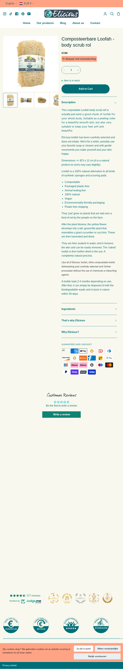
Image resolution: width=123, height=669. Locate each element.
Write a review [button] (61, 414)
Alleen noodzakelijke (107, 648)
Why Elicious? (70, 332)
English (10, 3)
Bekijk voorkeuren (97, 656)
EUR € (28, 3)
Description (69, 102)
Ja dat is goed (83, 648)
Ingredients (68, 309)
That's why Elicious (73, 320)
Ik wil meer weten (23, 652)
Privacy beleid (9, 665)
